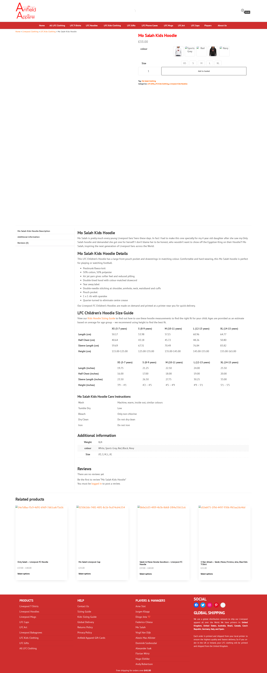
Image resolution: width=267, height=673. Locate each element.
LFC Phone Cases (150, 25)
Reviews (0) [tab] (23, 242)
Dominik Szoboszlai (146, 643)
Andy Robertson (144, 664)
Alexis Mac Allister (145, 637)
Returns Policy (85, 627)
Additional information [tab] (29, 236)
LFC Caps (195, 25)
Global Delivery (85, 622)
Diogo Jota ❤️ (143, 616)
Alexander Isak (143, 648)
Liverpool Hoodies (29, 611)
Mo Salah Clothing (149, 81)
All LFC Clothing (57, 25)
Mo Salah (141, 627)
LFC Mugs (168, 25)
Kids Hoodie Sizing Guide (101, 318)
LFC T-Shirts (75, 25)
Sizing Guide (84, 611)
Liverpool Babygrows (30, 632)
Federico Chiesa (144, 622)
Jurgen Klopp (143, 611)
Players (208, 25)
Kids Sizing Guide (87, 616)
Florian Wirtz (142, 653)
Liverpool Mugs (27, 616)
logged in (97, 483)
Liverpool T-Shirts (29, 606)
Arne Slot (141, 606)
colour (143, 48)
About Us (222, 25)
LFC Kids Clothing (112, 25)
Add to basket (204, 71)
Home (42, 25)
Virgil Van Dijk (143, 632)
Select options (24, 573)
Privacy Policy (84, 632)
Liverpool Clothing (30, 31)
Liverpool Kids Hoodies (178, 84)
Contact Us (83, 606)
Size (144, 63)
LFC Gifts (131, 25)
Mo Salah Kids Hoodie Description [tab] (34, 231)
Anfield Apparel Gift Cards (91, 637)
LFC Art (181, 25)
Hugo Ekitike (142, 658)
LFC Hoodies (92, 25)
